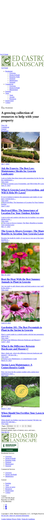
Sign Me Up (5, 432)
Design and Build (11, 474)
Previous (10, 426)
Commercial (9, 84)
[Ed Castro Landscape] (19, 442)
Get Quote (4, 68)
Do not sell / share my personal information (15, 515)
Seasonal (12, 82)
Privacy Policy (16, 519)
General (3, 129)
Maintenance (13, 80)
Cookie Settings (6, 519)
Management (13, 90)
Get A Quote (4, 54)
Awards (11, 97)
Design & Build (14, 75)
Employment (9, 101)
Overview (12, 73)
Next (29, 426)
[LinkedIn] (6, 508)
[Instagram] (6, 505)
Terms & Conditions (28, 519)
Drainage (12, 79)
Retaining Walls (14, 77)
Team (7, 93)
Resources (12, 99)
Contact (7, 102)
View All (4, 125)
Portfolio (8, 91)
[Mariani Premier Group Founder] (9, 451)
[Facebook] (6, 507)
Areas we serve (10, 487)
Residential (8, 71)
